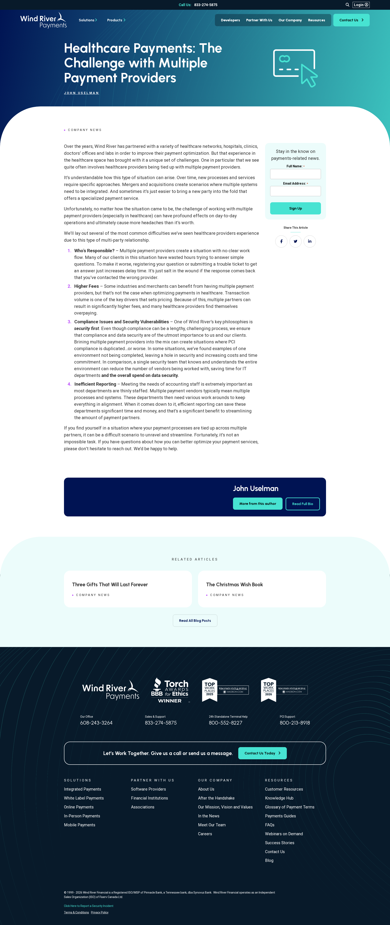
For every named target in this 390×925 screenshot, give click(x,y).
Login (359, 5)
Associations (142, 807)
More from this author (257, 503)
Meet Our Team (212, 824)
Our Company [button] (290, 20)
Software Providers (148, 789)
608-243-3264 (96, 723)
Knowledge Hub (279, 798)
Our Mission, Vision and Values (225, 807)
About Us (206, 789)
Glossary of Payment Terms (289, 807)
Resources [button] (316, 20)
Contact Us (348, 20)
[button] (347, 5)
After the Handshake (216, 798)
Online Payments (79, 807)
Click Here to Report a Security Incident (88, 906)
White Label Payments (84, 798)
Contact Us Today (260, 753)
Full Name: (295, 166)
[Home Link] (43, 20)
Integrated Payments (82, 789)
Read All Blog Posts (195, 620)
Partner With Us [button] (259, 20)
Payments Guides (280, 816)
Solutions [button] (86, 20)
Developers (230, 20)
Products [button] (114, 20)
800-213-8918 (295, 723)
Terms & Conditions (76, 912)
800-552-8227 (225, 723)
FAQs (269, 824)
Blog (269, 860)
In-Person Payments (82, 816)
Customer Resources (284, 789)
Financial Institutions (149, 798)
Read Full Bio (302, 504)
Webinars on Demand (284, 833)
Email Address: (295, 183)
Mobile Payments (79, 824)
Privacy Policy (99, 912)
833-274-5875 (198, 5)
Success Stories (279, 842)
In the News (208, 816)
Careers (205, 833)
